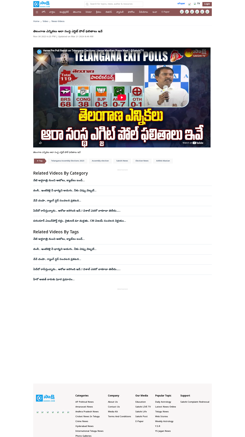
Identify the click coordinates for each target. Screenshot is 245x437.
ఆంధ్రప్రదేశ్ (64, 12)
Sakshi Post (141, 416)
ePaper (181, 3)
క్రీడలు (98, 12)
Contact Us (114, 407)
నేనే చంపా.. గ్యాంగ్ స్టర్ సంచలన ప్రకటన (56, 201)
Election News (142, 161)
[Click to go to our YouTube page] (202, 12)
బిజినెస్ (109, 12)
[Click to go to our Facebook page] (182, 12)
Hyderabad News (84, 426)
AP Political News (84, 402)
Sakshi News (122, 161)
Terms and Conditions (119, 416)
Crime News (81, 421)
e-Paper (166, 12)
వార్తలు (52, 12)
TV (198, 3)
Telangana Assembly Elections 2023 (67, 161)
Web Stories (161, 416)
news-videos (57, 21)
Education (140, 402)
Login (207, 4)
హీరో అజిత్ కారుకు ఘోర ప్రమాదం (52, 279)
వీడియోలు (143, 12)
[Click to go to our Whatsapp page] (187, 12)
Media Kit (113, 411)
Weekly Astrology (164, 421)
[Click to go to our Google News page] (207, 12)
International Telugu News (89, 431)
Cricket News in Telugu (87, 416)
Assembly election (100, 161)
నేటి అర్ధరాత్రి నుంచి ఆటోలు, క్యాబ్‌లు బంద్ (57, 180)
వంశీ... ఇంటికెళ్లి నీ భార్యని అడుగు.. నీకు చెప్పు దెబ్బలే (63, 191)
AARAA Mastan (163, 161)
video (45, 21)
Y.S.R (157, 426)
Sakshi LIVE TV (143, 407)
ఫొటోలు (131, 12)
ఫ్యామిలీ (120, 12)
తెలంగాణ (77, 12)
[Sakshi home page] (45, 398)
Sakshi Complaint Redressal (194, 402)
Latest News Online (165, 407)
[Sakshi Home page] (41, 4)
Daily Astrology (163, 402)
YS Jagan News (163, 431)
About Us (113, 402)
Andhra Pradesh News (87, 411)
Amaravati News (84, 407)
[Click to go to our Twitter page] (192, 12)
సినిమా (89, 12)
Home (36, 21)
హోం (44, 12)
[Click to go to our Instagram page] (197, 12)
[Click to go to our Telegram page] (63, 412)
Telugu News (162, 411)
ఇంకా (154, 12)
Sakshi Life (141, 411)
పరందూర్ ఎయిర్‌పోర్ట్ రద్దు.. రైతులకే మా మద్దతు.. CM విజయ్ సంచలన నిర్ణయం (78, 221)
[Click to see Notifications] (189, 4)
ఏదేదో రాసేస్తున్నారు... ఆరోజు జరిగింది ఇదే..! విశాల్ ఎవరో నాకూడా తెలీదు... (75, 211)
